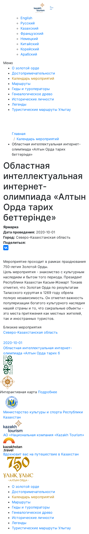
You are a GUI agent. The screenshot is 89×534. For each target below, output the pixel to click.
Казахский (29, 28)
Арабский (29, 54)
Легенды (19, 104)
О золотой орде (25, 68)
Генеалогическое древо (32, 94)
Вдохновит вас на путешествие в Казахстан (41, 454)
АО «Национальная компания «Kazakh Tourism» (43, 435)
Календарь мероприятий (33, 78)
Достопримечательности (33, 73)
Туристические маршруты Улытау (41, 109)
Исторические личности (33, 99)
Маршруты (21, 83)
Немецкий (29, 38)
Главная (18, 134)
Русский (28, 23)
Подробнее (47, 392)
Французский (32, 33)
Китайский (30, 44)
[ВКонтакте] (5, 247)
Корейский (30, 49)
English (26, 18)
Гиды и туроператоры (31, 89)
